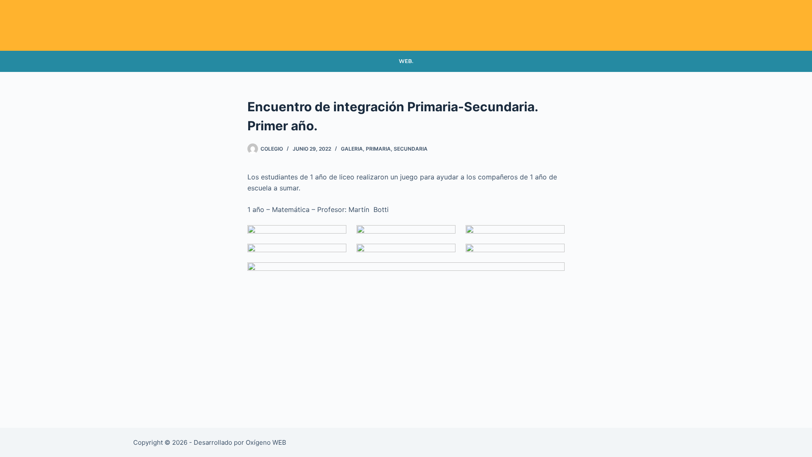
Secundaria (411, 149)
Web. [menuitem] (406, 61)
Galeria (352, 149)
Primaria (378, 149)
